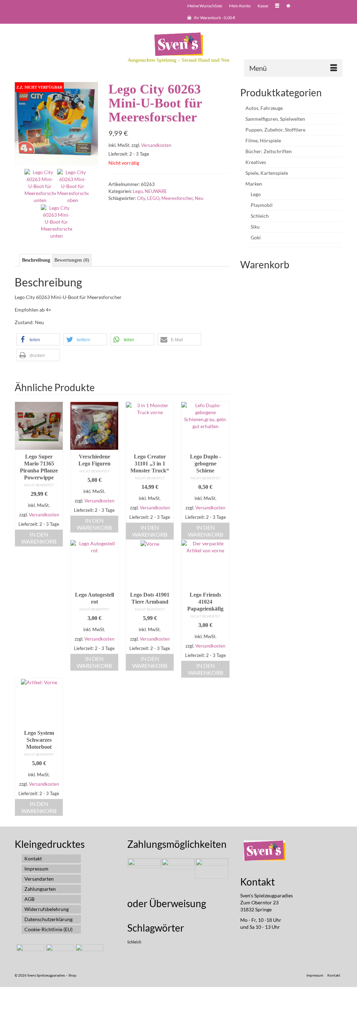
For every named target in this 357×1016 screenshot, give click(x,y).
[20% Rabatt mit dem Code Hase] (89, 953)
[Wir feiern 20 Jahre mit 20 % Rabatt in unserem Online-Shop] (59, 953)
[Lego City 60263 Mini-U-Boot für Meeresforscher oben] (73, 186)
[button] (38, 339)
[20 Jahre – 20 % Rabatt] (29, 953)
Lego (138, 191)
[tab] (36, 260)
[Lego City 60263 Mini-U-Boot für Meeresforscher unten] (40, 186)
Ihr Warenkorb (214, 17)
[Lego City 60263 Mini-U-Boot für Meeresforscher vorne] (56, 123)
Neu (199, 198)
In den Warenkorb (38, 538)
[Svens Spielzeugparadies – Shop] (178, 44)
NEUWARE (156, 191)
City (141, 198)
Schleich (134, 942)
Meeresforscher (177, 198)
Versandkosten (156, 145)
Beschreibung (36, 260)
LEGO (153, 198)
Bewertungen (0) (71, 260)
